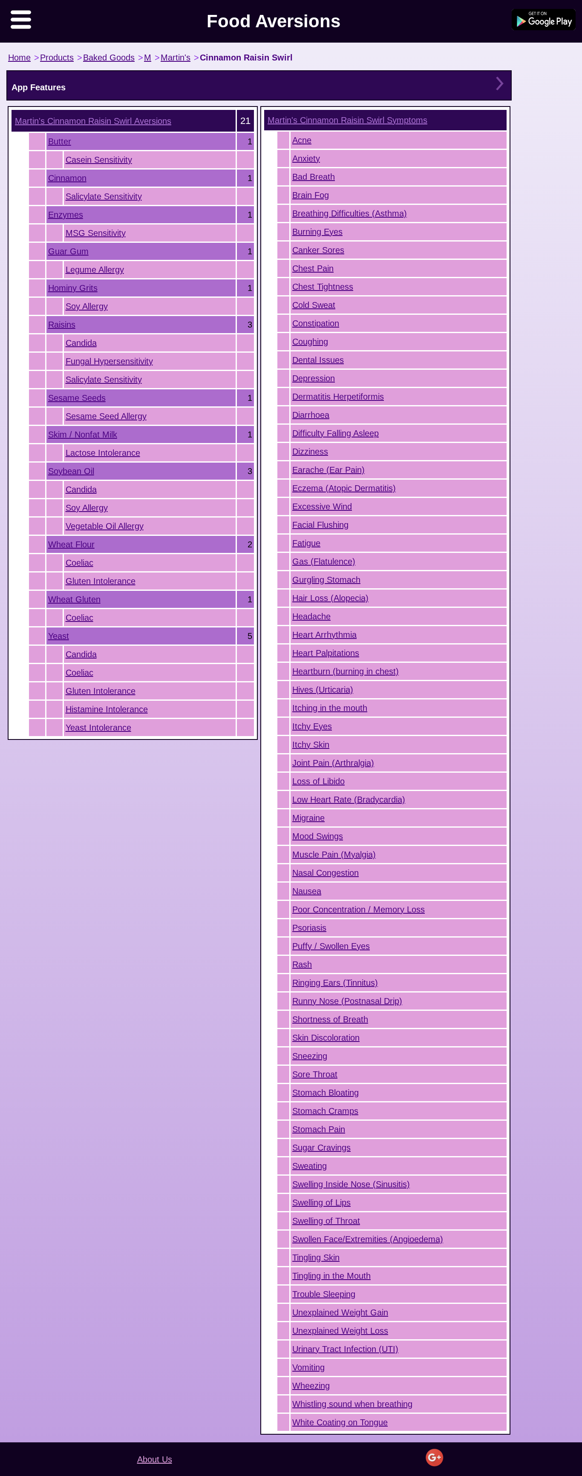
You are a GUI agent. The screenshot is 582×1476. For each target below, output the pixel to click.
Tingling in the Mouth (331, 1275)
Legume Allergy (95, 269)
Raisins (61, 324)
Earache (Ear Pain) (328, 470)
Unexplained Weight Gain (340, 1312)
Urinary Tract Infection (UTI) (345, 1349)
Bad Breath (313, 176)
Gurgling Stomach (326, 579)
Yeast (58, 636)
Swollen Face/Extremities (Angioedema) (367, 1239)
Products (57, 57)
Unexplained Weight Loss (340, 1330)
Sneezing (309, 1056)
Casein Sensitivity (99, 159)
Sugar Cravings (321, 1147)
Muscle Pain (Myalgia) (334, 854)
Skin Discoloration (326, 1037)
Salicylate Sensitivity (104, 196)
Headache (311, 616)
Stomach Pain (318, 1129)
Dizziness (310, 451)
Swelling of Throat (326, 1221)
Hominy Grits (73, 288)
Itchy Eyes (312, 726)
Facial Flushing (320, 524)
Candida (81, 343)
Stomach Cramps (325, 1111)
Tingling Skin (316, 1257)
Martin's (175, 57)
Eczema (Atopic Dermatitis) (344, 488)
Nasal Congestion (325, 873)
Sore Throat (314, 1074)
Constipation (315, 323)
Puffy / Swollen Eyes (331, 946)
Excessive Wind (322, 506)
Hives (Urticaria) (322, 689)
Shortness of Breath (330, 1019)
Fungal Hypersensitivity (109, 361)
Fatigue (306, 543)
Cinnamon (67, 178)
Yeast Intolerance (98, 727)
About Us (154, 1459)
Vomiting (308, 1367)
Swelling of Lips (321, 1202)
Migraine (308, 818)
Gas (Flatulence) (323, 561)
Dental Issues (318, 360)
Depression (313, 378)
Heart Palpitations (325, 653)
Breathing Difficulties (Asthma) (349, 213)
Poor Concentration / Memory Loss (358, 909)
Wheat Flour (71, 544)
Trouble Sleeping (323, 1294)
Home (19, 57)
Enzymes (65, 214)
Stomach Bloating (325, 1092)
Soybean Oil (71, 471)
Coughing (310, 341)
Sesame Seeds (77, 398)
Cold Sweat (313, 305)
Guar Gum (68, 251)
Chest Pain (313, 268)
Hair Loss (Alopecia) (330, 598)
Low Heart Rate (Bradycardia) (348, 799)
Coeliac (79, 562)
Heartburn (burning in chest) (345, 671)
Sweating (309, 1166)
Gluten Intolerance (100, 581)
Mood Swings (317, 836)
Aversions (93, 121)
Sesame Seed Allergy (106, 416)
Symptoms (347, 120)
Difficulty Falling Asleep (335, 433)
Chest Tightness (322, 286)
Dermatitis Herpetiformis (338, 396)
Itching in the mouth (329, 708)
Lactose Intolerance (103, 452)
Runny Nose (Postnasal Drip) (347, 1001)
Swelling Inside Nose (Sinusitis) (351, 1184)
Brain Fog (310, 195)
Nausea (306, 891)
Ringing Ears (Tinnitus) (335, 982)
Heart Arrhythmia (324, 634)
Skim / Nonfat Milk (82, 434)
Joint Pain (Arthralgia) (333, 763)
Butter (59, 141)
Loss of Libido (318, 781)
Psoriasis (309, 927)
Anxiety (306, 158)
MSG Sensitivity (96, 233)
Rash (302, 964)
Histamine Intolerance (107, 709)
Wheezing (311, 1385)
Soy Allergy (87, 306)
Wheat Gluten (74, 599)
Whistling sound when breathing (352, 1404)
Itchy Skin (310, 744)
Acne (301, 140)
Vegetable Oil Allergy (105, 526)
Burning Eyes (317, 231)
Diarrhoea (310, 415)
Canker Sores (318, 250)
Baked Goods (109, 57)
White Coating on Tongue (340, 1422)
